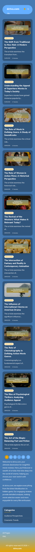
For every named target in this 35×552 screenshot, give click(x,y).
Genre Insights (9, 38)
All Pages (6, 533)
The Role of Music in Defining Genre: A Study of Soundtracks (17, 132)
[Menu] (8, 13)
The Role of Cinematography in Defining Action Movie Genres (15, 352)
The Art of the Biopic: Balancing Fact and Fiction (17, 439)
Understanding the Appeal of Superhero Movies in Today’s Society (17, 88)
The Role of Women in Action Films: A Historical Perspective (16, 176)
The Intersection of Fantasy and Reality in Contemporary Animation (16, 263)
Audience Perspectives (13, 516)
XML (4, 536)
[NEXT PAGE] (28, 457)
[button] (28, 457)
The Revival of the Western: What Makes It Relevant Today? (16, 219)
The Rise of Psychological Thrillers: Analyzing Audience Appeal (16, 397)
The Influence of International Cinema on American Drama (16, 307)
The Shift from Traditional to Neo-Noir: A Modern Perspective (17, 45)
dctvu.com (13, 9)
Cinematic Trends (11, 520)
